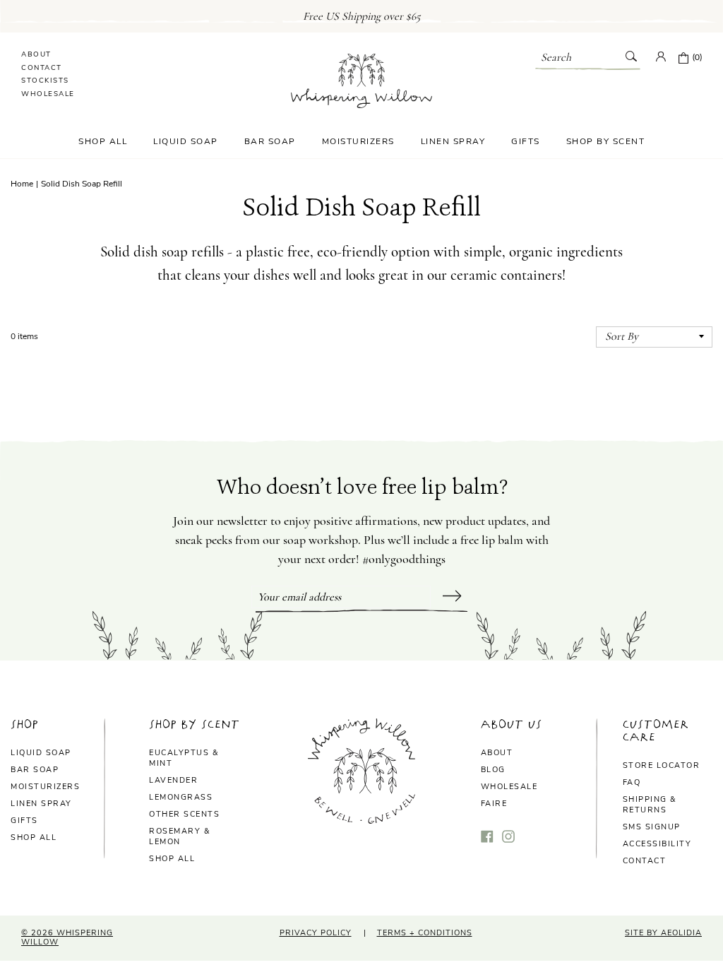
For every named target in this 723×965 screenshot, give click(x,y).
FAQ (632, 782)
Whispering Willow (67, 937)
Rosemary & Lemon (179, 836)
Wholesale (48, 94)
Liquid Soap (185, 141)
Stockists (45, 80)
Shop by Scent (605, 141)
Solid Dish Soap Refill (81, 183)
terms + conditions (424, 933)
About (36, 54)
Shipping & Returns (649, 804)
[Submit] (453, 597)
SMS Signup (652, 827)
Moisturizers (358, 141)
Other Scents (184, 814)
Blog (493, 769)
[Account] (661, 58)
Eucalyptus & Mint (183, 758)
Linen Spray (453, 141)
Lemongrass (181, 797)
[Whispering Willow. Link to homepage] (361, 79)
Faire (494, 803)
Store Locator (661, 765)
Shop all (33, 837)
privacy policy (316, 933)
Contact (41, 68)
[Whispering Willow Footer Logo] (361, 820)
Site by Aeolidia (663, 933)
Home (22, 183)
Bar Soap (270, 141)
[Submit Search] (631, 57)
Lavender (173, 780)
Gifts (525, 141)
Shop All (102, 141)
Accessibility (657, 844)
